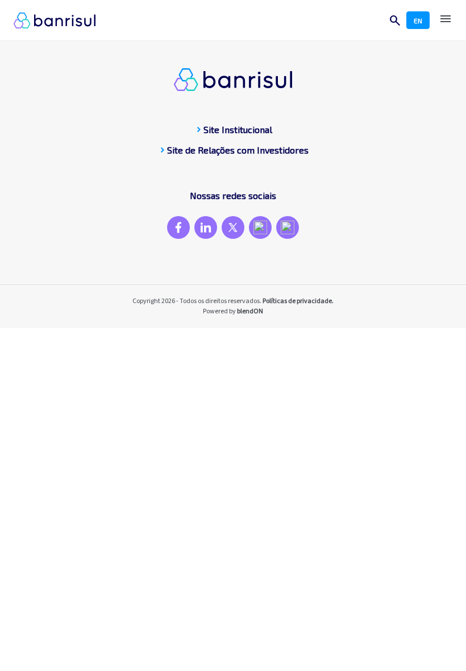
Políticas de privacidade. (298, 301)
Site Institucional (233, 129)
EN (418, 20)
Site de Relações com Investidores (233, 150)
